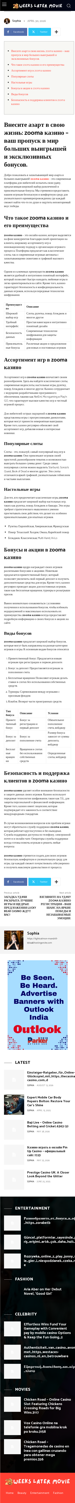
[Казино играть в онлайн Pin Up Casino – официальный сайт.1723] (14, 1155)
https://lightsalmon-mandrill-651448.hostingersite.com (42, 941)
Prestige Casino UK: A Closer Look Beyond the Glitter (48, 1174)
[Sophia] (8, 21)
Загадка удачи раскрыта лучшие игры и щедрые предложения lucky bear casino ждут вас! (20, 906)
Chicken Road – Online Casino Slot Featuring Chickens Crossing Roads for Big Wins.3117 (47, 1406)
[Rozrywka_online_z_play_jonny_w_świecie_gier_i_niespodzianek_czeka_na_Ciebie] (12, 1261)
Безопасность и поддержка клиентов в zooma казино (38, 102)
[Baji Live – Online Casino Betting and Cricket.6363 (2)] (14, 1130)
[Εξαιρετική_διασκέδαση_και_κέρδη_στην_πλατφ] (12, 1371)
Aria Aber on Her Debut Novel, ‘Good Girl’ (43, 1291)
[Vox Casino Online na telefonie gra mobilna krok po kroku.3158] (12, 1427)
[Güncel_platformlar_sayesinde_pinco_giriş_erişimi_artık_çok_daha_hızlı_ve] (12, 1242)
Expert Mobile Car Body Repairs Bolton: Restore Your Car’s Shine (48, 1101)
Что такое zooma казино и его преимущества (37, 65)
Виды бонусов (19, 94)
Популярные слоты (22, 76)
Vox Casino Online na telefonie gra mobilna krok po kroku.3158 (45, 1427)
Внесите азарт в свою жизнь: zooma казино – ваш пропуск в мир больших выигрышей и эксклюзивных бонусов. (40, 55)
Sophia (16, 21)
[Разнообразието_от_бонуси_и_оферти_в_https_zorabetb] (12, 1223)
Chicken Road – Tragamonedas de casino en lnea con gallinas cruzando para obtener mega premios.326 (46, 1450)
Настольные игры (21, 82)
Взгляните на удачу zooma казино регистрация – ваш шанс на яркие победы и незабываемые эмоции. (55, 908)
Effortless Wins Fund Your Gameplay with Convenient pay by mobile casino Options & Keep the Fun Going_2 (47, 1330)
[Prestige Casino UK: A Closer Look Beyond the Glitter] (14, 1180)
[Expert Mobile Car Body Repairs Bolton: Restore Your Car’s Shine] (14, 1105)
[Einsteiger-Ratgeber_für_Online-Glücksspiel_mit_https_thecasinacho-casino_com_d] (14, 1080)
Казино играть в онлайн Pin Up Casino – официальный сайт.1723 (47, 1151)
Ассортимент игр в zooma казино (31, 70)
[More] (56, 32)
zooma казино (40, 179)
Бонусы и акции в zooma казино (30, 88)
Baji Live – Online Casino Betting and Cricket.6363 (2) (47, 1124)
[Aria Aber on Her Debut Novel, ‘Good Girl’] (12, 1293)
